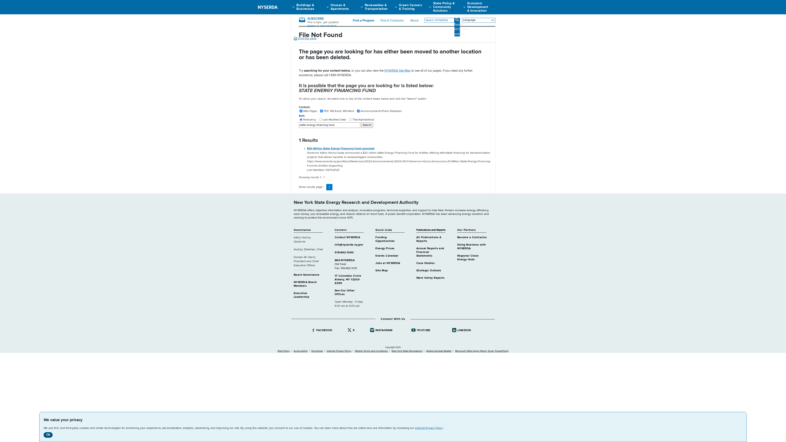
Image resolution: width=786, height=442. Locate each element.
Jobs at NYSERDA (387, 263)
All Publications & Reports (429, 239)
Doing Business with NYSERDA (471, 246)
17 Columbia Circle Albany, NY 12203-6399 (348, 279)
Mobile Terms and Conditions (371, 351)
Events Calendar (386, 255)
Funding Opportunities (385, 239)
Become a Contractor (472, 237)
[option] (401, 159)
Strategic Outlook (428, 270)
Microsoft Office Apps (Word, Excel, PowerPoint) (482, 351)
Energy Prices (384, 248)
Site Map (381, 270)
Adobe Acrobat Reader (439, 351)
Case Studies (425, 263)
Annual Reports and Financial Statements (430, 252)
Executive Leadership (301, 295)
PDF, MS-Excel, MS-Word (339, 111)
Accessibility (301, 351)
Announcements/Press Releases (381, 111)
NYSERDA (268, 7)
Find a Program (363, 20)
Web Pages (310, 111)
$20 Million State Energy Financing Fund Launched (340, 148)
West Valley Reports (430, 277)
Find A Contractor (392, 20)
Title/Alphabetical (363, 119)
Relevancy (309, 119)
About (414, 20)
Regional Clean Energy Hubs (468, 257)
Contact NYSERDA (347, 237)
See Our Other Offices (345, 292)
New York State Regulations (407, 351)
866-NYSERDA (345, 260)
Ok (48, 434)
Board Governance (307, 274)
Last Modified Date (334, 119)
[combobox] (439, 20)
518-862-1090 (344, 252)
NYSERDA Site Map (397, 70)
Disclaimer (317, 351)
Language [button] (469, 20)
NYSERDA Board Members (305, 284)
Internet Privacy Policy (429, 428)
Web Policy (284, 351)
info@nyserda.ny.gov (349, 244)
